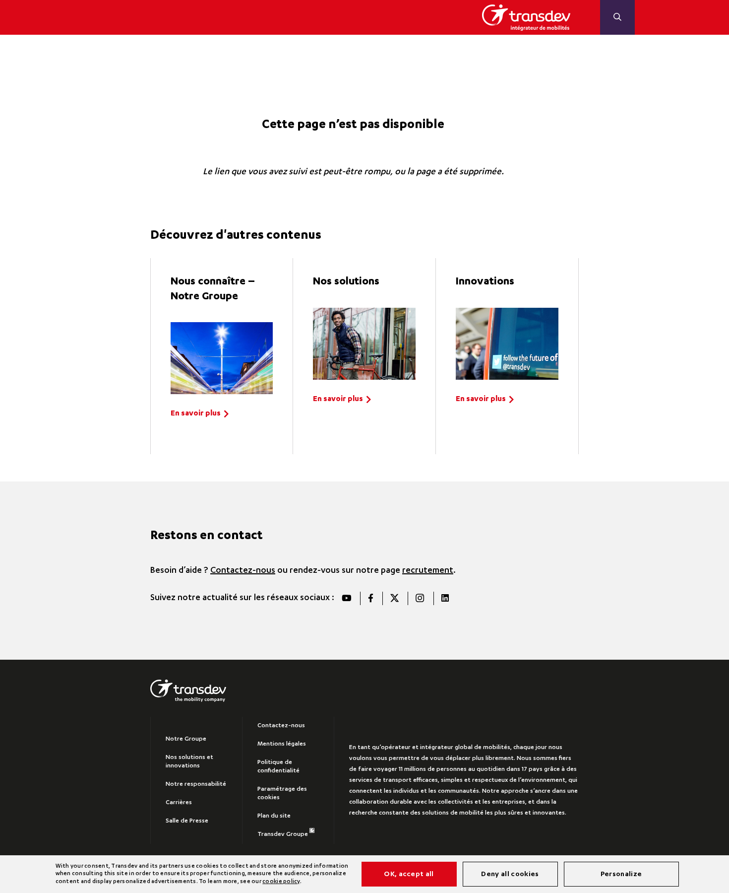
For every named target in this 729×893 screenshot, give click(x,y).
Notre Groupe (186, 739)
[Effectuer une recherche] (617, 17)
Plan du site (274, 816)
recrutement (427, 571)
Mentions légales (281, 744)
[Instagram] (419, 598)
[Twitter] (394, 598)
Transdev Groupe (282, 834)
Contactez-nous (242, 571)
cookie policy (281, 882)
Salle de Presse (187, 821)
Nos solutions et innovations (189, 761)
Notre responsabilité (196, 784)
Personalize (621, 875)
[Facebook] (370, 598)
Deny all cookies (510, 875)
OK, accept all (408, 875)
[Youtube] (346, 598)
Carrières (179, 802)
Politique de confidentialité (278, 766)
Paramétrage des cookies (282, 793)
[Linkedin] (444, 598)
